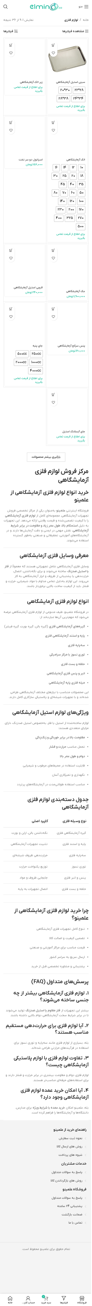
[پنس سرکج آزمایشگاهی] (67, 323)
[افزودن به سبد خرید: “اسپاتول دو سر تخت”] (11, 123)
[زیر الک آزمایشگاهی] (25, 59)
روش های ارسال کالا (69, 1146)
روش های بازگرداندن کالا (66, 1180)
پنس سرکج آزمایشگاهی (71, 346)
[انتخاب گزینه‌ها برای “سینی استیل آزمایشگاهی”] (53, 45)
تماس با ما (75, 1223)
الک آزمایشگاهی (75, 160)
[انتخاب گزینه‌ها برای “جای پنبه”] (11, 309)
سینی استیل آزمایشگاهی (70, 82)
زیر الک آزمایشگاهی (31, 82)
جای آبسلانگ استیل (73, 431)
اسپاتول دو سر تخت (31, 160)
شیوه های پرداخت (70, 1155)
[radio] (79, 90)
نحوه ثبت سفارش (70, 1138)
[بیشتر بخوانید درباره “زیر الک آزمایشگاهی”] (11, 45)
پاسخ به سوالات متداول (67, 1172)
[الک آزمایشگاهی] (67, 136)
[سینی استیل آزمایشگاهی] (67, 59)
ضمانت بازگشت (72, 1214)
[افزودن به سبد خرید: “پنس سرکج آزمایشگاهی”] (53, 309)
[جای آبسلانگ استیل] (67, 408)
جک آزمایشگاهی (75, 291)
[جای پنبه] (25, 323)
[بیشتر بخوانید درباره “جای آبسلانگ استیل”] (53, 394)
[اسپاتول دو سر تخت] (25, 136)
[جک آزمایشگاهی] (67, 266)
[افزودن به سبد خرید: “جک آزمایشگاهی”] (53, 250)
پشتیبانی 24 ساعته (69, 1206)
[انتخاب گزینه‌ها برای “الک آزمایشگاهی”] (53, 123)
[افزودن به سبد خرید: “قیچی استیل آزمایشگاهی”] (11, 250)
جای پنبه (38, 346)
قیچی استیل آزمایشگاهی (28, 287)
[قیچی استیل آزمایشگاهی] (25, 264)
